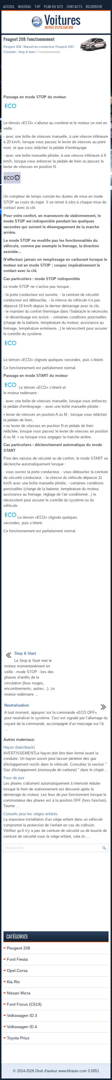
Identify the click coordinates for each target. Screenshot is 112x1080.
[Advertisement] (56, 74)
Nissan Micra (18, 993)
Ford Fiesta (17, 959)
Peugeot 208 (12, 46)
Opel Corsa (17, 970)
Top (37, 6)
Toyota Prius (18, 1038)
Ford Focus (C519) (24, 1004)
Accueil (9, 6)
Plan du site (53, 6)
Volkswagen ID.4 (22, 1026)
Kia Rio (13, 981)
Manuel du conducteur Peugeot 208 (48, 46)
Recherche (94, 6)
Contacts (74, 6)
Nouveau (24, 6)
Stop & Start (26, 52)
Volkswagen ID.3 (22, 1015)
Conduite (9, 52)
